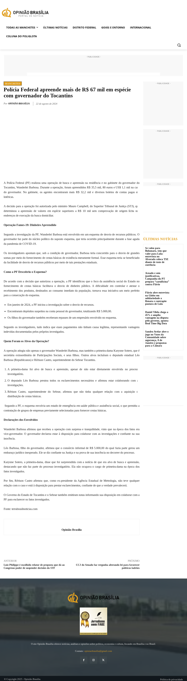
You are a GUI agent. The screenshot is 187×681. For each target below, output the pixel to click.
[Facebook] (110, 103)
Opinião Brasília (19, 103)
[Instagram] (93, 659)
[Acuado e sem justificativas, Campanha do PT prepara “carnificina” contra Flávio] (176, 275)
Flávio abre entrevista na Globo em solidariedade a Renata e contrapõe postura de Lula (157, 298)
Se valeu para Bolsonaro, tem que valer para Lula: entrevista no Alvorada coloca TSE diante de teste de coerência (156, 256)
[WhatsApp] (127, 103)
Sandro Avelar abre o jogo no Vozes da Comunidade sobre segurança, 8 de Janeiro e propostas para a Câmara (157, 338)
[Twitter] (119, 103)
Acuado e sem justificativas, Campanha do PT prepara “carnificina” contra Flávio (157, 279)
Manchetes (12, 83)
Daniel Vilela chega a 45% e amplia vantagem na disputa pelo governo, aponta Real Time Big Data (156, 318)
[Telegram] (136, 103)
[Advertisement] (93, 67)
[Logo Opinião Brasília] (25, 13)
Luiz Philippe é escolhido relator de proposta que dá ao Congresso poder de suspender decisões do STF (34, 566)
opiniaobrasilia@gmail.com (98, 651)
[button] (179, 45)
